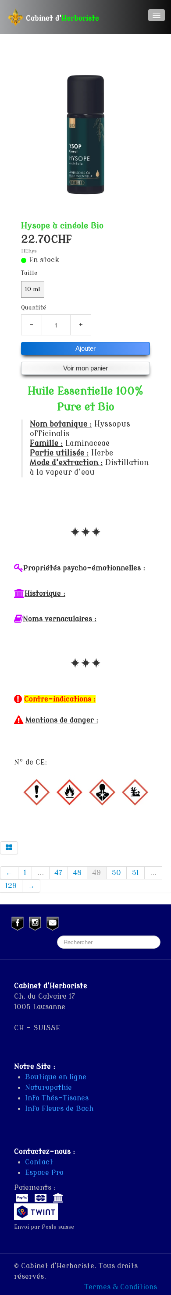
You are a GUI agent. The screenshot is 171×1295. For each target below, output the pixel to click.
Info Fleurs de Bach (59, 1109)
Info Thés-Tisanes (57, 1098)
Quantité (33, 308)
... (40, 873)
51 (135, 873)
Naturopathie (48, 1088)
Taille (29, 273)
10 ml (32, 289)
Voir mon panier (85, 368)
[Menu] (156, 15)
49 (97, 873)
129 (11, 886)
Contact (39, 1162)
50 (116, 873)
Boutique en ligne (55, 1077)
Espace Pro (44, 1173)
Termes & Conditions (120, 1287)
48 (77, 873)
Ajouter (85, 348)
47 (58, 873)
